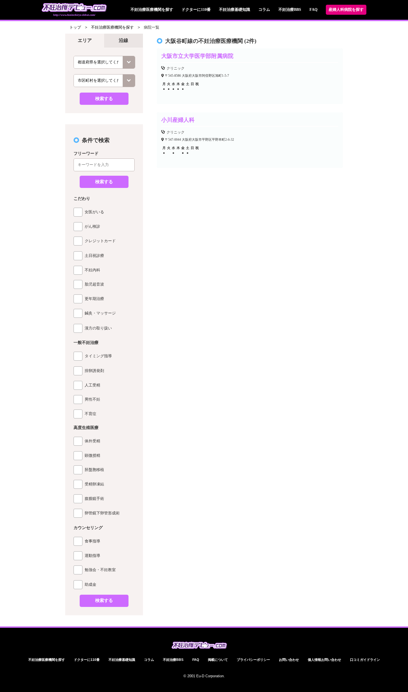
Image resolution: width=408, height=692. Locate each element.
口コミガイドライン (365, 660)
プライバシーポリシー (253, 660)
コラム (264, 10)
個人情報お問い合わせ (324, 660)
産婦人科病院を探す (346, 10)
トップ (75, 27)
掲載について (218, 660)
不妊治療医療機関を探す (151, 10)
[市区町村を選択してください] (104, 80)
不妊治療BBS (289, 10)
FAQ (313, 10)
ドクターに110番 (196, 10)
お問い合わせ (289, 660)
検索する (104, 98)
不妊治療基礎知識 (234, 10)
